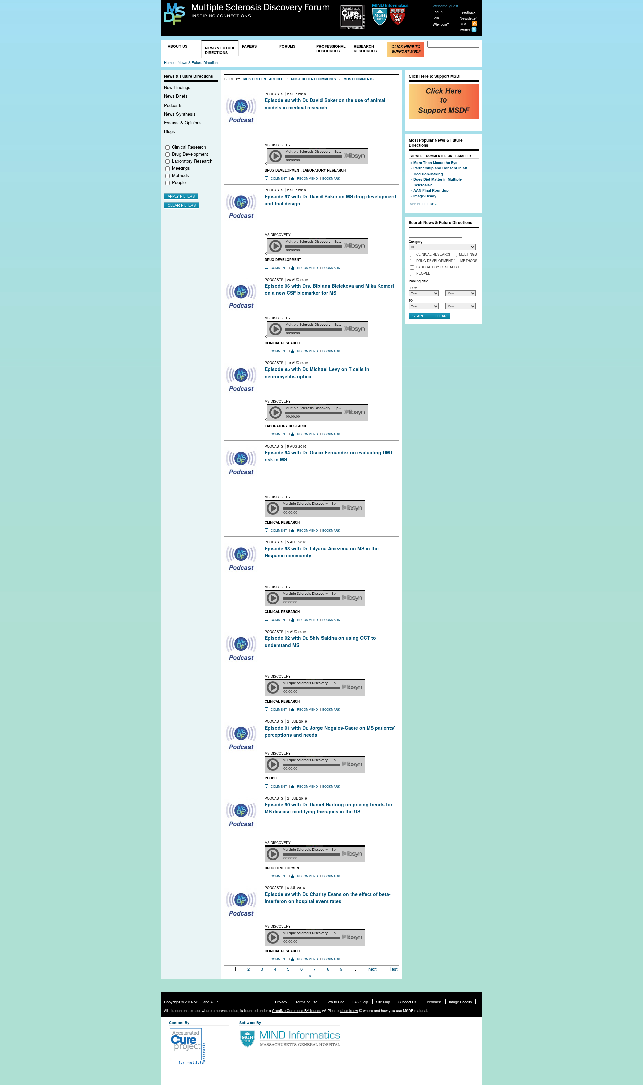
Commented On (439, 156)
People (179, 182)
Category (415, 241)
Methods (180, 175)
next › (373, 969)
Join (436, 17)
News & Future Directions (220, 50)
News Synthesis (180, 114)
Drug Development (190, 154)
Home (169, 62)
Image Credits (460, 1001)
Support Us (407, 1001)
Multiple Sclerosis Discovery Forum (261, 10)
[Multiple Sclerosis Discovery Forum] (174, 22)
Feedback (467, 12)
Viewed (416, 156)
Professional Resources (331, 48)
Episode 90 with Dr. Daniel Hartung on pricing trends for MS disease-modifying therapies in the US (328, 808)
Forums (287, 46)
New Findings (177, 87)
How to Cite (335, 1001)
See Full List (422, 204)
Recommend (307, 178)
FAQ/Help (360, 1001)
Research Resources (365, 48)
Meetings (181, 168)
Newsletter (468, 18)
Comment (279, 178)
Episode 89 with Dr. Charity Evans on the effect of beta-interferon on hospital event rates (328, 897)
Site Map (383, 1001)
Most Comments (359, 79)
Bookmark (331, 178)
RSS (463, 23)
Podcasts (173, 105)
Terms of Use (306, 1001)
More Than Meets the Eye (435, 162)
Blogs (169, 131)
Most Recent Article (263, 79)
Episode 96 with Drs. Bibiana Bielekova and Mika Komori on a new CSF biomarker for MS (329, 289)
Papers (249, 46)
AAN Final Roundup (431, 190)
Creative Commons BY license (297, 1010)
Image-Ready (424, 195)
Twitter (465, 29)
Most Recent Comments (313, 79)
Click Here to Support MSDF (406, 49)
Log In (438, 11)
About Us (177, 46)
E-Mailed (463, 156)
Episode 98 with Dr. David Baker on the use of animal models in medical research (325, 104)
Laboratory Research (192, 161)
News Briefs (176, 96)
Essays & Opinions (183, 122)
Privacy (281, 1001)
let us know (349, 1010)
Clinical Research (189, 147)
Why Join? (441, 24)
